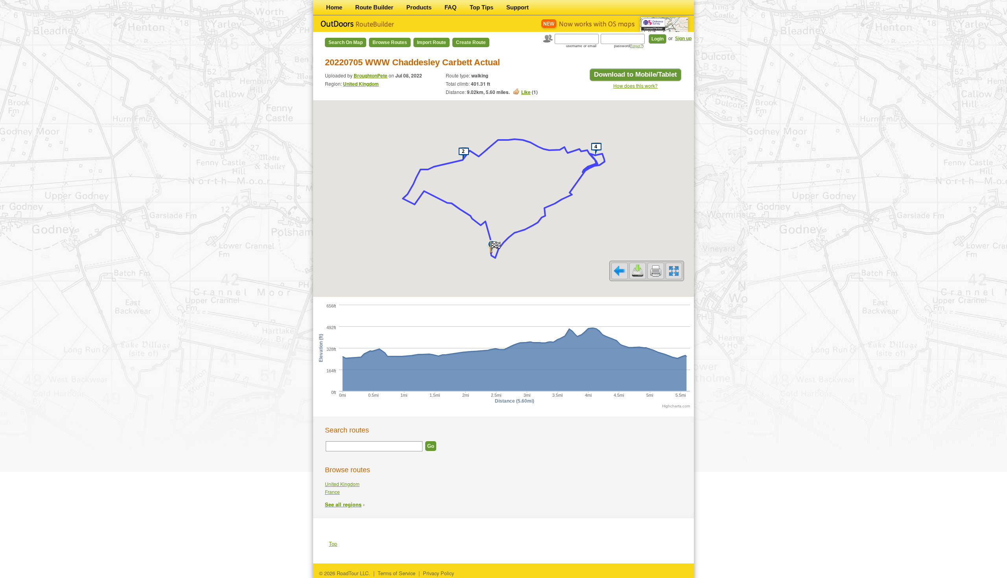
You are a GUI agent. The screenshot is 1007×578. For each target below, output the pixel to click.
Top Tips (481, 7)
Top (333, 543)
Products (419, 7)
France (332, 491)
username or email (581, 46)
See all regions (343, 504)
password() (629, 46)
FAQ (450, 7)
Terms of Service (396, 573)
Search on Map (345, 42)
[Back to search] (619, 271)
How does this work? (635, 85)
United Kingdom (361, 83)
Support (517, 7)
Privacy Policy (438, 573)
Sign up (683, 38)
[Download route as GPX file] (637, 271)
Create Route (471, 42)
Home (334, 7)
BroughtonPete (370, 75)
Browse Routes (390, 42)
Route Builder (374, 7)
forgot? (636, 46)
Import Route (431, 42)
